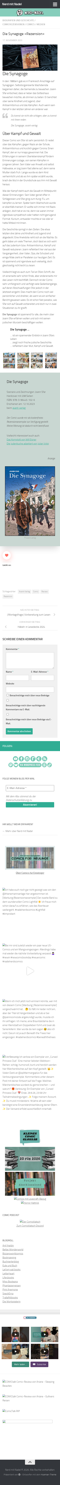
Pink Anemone (10, 1289)
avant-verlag (19, 407)
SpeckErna (7, 1293)
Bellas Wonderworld (12, 1249)
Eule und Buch (9, 1265)
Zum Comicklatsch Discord (30, 1225)
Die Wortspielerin (11, 1301)
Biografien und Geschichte (18, 20)
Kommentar (12, 649)
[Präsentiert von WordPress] (19, 1474)
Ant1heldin (8, 1245)
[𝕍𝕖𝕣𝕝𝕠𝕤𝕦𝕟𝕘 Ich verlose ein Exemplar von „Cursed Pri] (30, 1082)
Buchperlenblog (10, 1261)
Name (9, 671)
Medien (41, 24)
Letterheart (8, 1273)
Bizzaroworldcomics (12, 1253)
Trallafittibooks (10, 1297)
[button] (9, 360)
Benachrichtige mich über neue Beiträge (29, 695)
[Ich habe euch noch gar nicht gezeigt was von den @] (30, 915)
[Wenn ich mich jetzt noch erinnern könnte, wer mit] (30, 1026)
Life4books (8, 1277)
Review (45, 591)
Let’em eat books (11, 1269)
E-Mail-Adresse (39, 671)
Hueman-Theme (48, 1474)
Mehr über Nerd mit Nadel (19, 831)
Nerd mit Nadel (12, 4)
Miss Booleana (10, 1281)
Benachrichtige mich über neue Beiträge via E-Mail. (29, 721)
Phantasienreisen (11, 1285)
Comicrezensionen (13, 24)
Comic (35, 591)
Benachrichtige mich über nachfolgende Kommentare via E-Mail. (25, 707)
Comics (30, 24)
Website (10, 683)
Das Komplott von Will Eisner (21, 439)
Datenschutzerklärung (17, 800)
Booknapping (9, 1257)
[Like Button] (6, 555)
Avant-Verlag (24, 591)
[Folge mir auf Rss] (57, 746)
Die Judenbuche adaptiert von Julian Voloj (28, 443)
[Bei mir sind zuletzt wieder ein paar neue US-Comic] (30, 971)
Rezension (8, 596)
